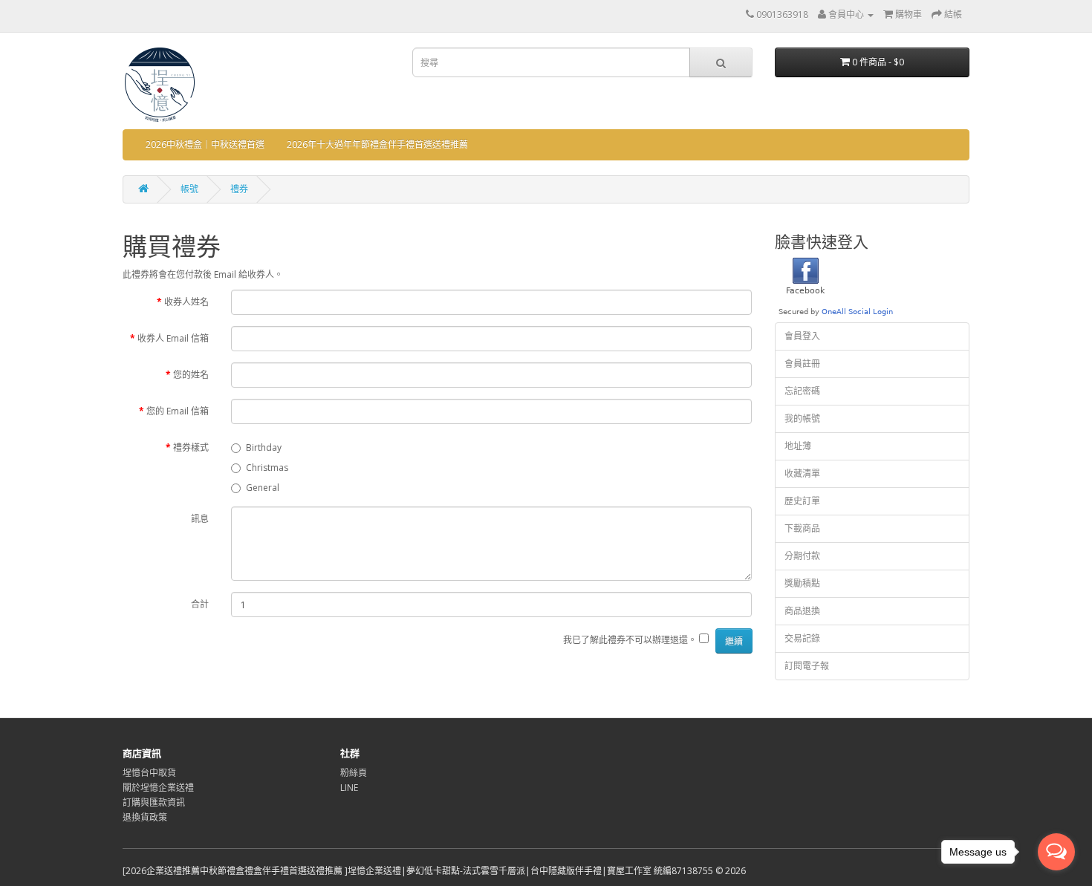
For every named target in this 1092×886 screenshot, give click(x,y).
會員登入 (802, 336)
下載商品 (802, 528)
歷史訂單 (802, 501)
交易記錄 (802, 638)
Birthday (264, 447)
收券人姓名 (186, 302)
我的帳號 (802, 418)
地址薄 (797, 446)
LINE (349, 787)
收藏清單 (802, 473)
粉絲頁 (353, 772)
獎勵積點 (802, 583)
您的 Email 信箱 (177, 411)
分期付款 (802, 556)
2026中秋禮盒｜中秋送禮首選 (205, 144)
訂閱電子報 (806, 665)
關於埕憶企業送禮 (158, 787)
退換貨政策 (145, 817)
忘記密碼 (802, 391)
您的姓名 (191, 374)
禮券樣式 (191, 447)
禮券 (239, 189)
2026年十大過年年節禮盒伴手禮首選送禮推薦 (377, 144)
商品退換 (802, 611)
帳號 (189, 189)
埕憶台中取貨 (149, 772)
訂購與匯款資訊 (154, 802)
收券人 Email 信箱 (173, 338)
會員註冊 (802, 363)
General (262, 487)
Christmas (267, 467)
